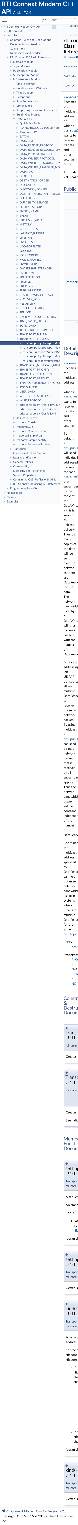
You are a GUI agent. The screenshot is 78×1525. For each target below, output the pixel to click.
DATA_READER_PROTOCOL (37, 145)
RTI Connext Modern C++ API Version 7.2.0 (36, 1511)
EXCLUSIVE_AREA (31, 220)
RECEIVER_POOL (30, 299)
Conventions (18, 48)
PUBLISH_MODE (30, 290)
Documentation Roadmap (26, 44)
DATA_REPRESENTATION (36, 154)
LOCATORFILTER (30, 246)
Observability (21, 466)
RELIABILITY (27, 303)
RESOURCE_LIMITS (32, 308)
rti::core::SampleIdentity (31, 440)
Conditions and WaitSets (31, 88)
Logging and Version (25, 457)
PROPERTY (27, 286)
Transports (19, 449)
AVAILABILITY (28, 132)
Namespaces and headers (25, 53)
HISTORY (26, 224)
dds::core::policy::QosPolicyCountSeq (43, 409)
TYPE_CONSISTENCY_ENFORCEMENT (44, 383)
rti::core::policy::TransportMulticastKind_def (50, 347)
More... (69, 164)
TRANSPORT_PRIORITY (34, 369)
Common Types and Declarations (30, 40)
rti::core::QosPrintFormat (31, 431)
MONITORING (29, 255)
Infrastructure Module (26, 79)
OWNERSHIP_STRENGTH (36, 268)
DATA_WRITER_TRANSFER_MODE (42, 167)
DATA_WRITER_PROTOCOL (37, 158)
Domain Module (23, 62)
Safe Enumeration (27, 101)
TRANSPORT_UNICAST (34, 378)
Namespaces (14, 492)
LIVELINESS (27, 242)
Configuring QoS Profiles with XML (34, 479)
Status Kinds (24, 106)
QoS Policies (24, 119)
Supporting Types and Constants (36, 110)
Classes (11, 497)
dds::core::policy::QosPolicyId (38, 413)
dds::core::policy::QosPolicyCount (40, 405)
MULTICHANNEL (30, 259)
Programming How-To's (24, 488)
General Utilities (23, 462)
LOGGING (26, 251)
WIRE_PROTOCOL (31, 400)
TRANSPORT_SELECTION (36, 374)
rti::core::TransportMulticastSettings (45, 352)
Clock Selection (25, 84)
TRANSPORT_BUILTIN (33, 334)
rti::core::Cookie (26, 422)
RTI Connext (14, 31)
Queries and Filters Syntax (29, 453)
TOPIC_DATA (28, 325)
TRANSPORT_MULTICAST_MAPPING (43, 365)
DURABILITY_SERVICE (34, 202)
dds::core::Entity (26, 418)
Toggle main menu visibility (5, 20)
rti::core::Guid (25, 427)
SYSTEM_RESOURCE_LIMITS (38, 317)
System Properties (24, 475)
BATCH (24, 136)
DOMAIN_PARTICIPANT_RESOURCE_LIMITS (47, 193)
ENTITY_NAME (29, 211)
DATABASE (27, 141)
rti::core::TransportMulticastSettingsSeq (47, 361)
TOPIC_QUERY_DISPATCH (36, 330)
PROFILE (25, 281)
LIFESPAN (26, 237)
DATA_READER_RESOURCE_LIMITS (42, 150)
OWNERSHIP (28, 264)
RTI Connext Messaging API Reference (36, 484)
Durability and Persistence (29, 470)
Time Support (24, 92)
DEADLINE (26, 176)
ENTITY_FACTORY (31, 207)
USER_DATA (27, 391)
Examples (12, 501)
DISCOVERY (27, 185)
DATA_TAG (26, 171)
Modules (12, 35)
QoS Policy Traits (30, 123)
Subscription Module (26, 75)
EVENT (24, 215)
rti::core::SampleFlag (29, 435)
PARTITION (27, 273)
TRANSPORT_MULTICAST (36, 339)
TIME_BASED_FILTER (33, 321)
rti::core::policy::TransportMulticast (44, 343)
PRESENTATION (30, 277)
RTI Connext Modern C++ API (22, 26)
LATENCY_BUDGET (32, 233)
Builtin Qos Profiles (28, 114)
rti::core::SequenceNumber (33, 444)
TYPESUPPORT (29, 387)
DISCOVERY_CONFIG (33, 189)
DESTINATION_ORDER (34, 180)
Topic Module (21, 66)
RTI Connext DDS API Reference (30, 57)
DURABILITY (28, 198)
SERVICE (25, 312)
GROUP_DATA (29, 229)
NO (74, 983)
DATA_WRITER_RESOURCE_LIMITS (42, 163)
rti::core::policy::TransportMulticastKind (47, 356)
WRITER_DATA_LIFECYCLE (36, 396)
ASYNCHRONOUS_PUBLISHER (39, 128)
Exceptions (23, 97)
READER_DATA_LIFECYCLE (37, 295)
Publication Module (25, 70)
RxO (75, 959)
